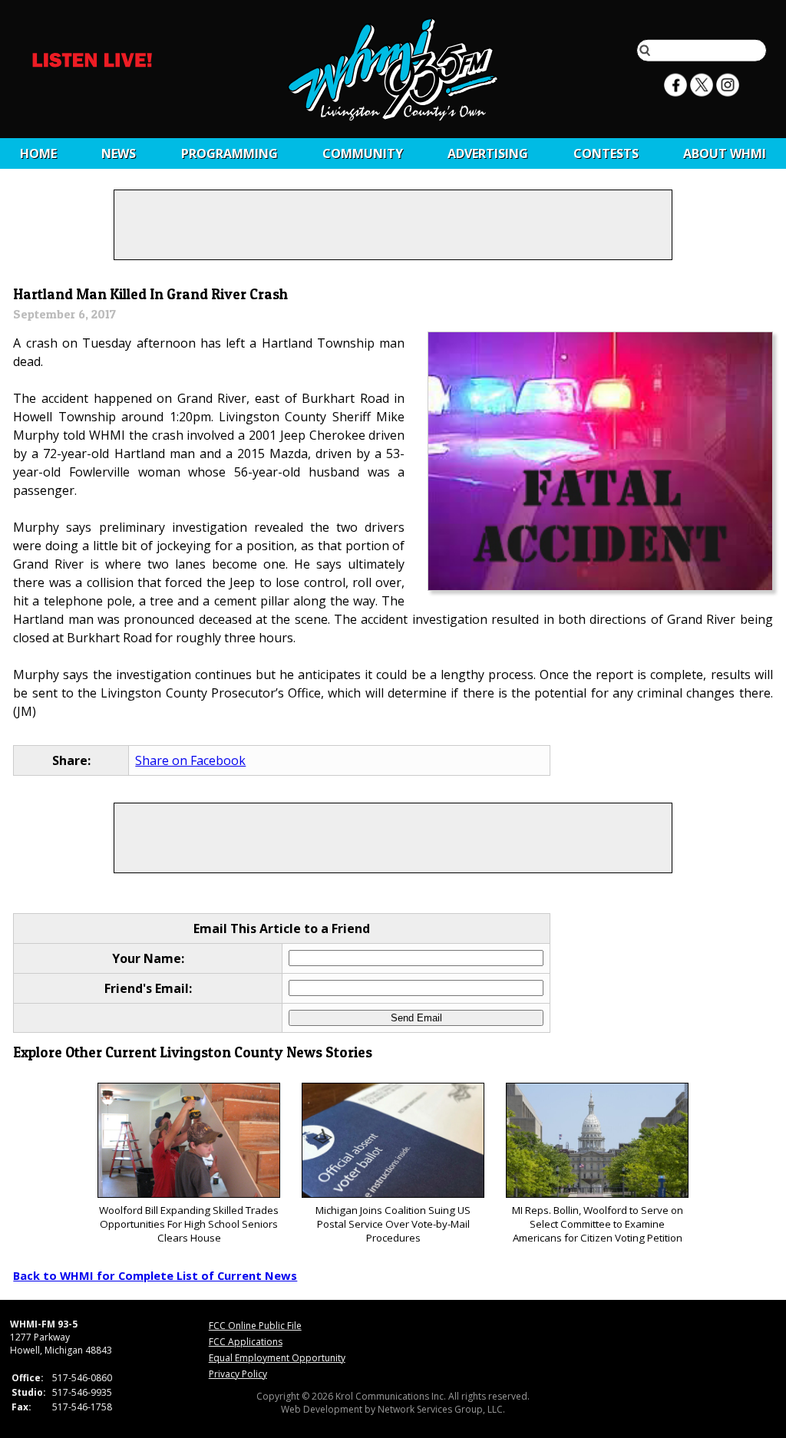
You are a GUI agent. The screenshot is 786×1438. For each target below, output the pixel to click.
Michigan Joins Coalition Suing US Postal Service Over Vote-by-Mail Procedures (393, 1224)
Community (362, 153)
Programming (229, 153)
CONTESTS (606, 153)
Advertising (487, 153)
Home (38, 153)
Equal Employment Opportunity (277, 1357)
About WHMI (724, 153)
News (118, 153)
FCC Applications (245, 1341)
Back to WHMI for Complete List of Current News (155, 1275)
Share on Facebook (190, 760)
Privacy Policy (238, 1373)
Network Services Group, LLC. (441, 1409)
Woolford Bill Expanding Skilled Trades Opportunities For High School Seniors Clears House (189, 1224)
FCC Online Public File (255, 1325)
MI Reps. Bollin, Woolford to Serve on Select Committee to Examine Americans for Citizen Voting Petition (597, 1224)
